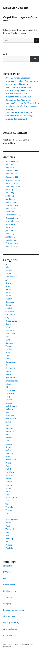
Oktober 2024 (11, 218)
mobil (8, 422)
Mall (7, 412)
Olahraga (9, 450)
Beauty (8, 286)
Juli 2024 (9, 227)
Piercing (9, 453)
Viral (7, 526)
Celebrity (9, 308)
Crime (8, 327)
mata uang (10, 415)
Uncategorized (11, 520)
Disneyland (10, 333)
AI (6, 264)
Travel (8, 516)
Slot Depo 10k (9, 585)
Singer (8, 494)
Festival (8, 349)
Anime (8, 273)
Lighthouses (11, 406)
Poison (8, 463)
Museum (9, 437)
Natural (8, 444)
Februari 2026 (11, 170)
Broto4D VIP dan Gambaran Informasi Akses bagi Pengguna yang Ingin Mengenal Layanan (21, 81)
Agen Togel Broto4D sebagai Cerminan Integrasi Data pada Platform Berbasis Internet (18, 90)
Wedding (9, 538)
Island (8, 384)
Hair (7, 365)
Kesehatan (10, 393)
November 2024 (12, 215)
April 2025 (10, 199)
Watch (8, 535)
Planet (8, 456)
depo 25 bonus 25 (11, 622)
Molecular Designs (15, 7)
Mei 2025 (9, 196)
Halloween (10, 368)
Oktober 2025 (11, 183)
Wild (7, 542)
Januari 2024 (11, 246)
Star (7, 501)
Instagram (10, 378)
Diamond (9, 330)
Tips (7, 513)
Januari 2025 (11, 208)
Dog (7, 337)
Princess (9, 475)
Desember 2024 (12, 211)
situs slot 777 (9, 616)
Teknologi (10, 507)
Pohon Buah (10, 460)
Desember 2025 (12, 177)
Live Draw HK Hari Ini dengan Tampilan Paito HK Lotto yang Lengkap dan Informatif (18, 115)
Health (8, 371)
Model (8, 425)
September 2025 (12, 186)
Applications (11, 277)
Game (8, 359)
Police (8, 466)
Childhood (10, 314)
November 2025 (12, 180)
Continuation (11, 321)
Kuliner (8, 400)
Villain (8, 523)
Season (8, 485)
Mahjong (7, 604)
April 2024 (10, 237)
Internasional (11, 381)
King (7, 396)
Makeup (9, 409)
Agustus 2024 (11, 224)
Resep (8, 478)
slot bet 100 (8, 566)
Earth (7, 340)
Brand (8, 296)
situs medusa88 (10, 629)
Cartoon (9, 305)
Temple (8, 510)
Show (7, 491)
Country (9, 324)
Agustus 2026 (11, 161)
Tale (7, 504)
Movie (8, 434)
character (9, 311)
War (7, 532)
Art (6, 280)
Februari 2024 (11, 243)
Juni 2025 (9, 193)
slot (5, 578)
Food (7, 355)
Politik (8, 469)
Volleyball (9, 529)
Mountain (9, 431)
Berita (8, 289)
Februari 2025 (11, 205)
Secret (8, 488)
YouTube (9, 548)
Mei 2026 (9, 167)
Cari (5, 54)
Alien (7, 267)
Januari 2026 (11, 174)
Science (8, 482)
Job (6, 387)
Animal (8, 270)
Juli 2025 (9, 189)
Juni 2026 (9, 164)
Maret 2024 (10, 240)
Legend (8, 403)
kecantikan (10, 390)
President (9, 472)
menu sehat (10, 419)
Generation (10, 362)
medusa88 (7, 635)
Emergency (10, 343)
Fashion (9, 346)
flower (8, 352)
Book (7, 292)
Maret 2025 (10, 202)
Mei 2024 (9, 234)
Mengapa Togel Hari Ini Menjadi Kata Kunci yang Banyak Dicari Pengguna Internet (22, 106)
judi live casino (9, 591)
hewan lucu (10, 374)
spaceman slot (11, 497)
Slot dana (7, 597)
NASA (8, 441)
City (7, 318)
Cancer (8, 299)
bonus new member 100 (13, 610)
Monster (9, 428)
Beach (8, 283)
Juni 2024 (9, 230)
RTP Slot (7, 572)
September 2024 (12, 221)
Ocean (8, 447)
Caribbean (9, 302)
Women (8, 545)
